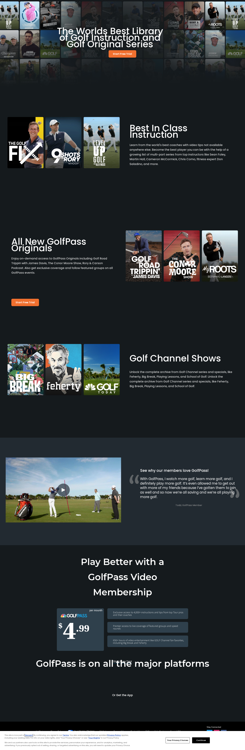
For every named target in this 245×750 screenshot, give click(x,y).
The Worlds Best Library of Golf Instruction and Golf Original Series (110, 37)
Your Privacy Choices (177, 740)
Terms (66, 735)
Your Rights (94, 738)
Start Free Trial (122, 54)
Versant (29, 735)
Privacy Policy (114, 735)
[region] (122, 740)
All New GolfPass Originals (48, 244)
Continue (201, 740)
